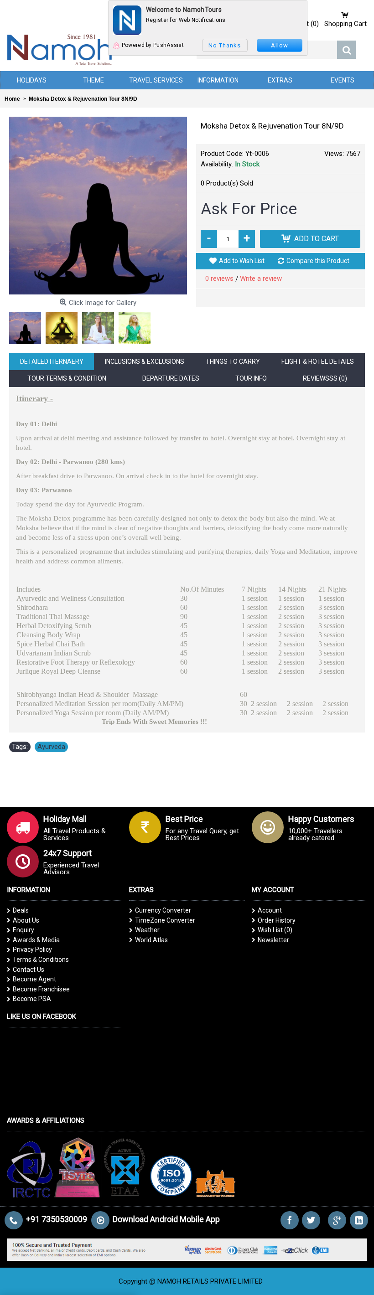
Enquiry (23, 930)
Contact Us (28, 969)
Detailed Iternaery (51, 361)
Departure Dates (170, 378)
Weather (147, 930)
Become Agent (34, 979)
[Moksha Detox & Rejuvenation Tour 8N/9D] (98, 205)
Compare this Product (317, 260)
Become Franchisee (41, 989)
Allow (279, 45)
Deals (21, 910)
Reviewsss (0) (325, 378)
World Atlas (151, 940)
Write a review (261, 278)
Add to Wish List (242, 260)
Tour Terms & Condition (66, 378)
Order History (277, 920)
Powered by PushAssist (153, 45)
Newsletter (273, 940)
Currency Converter (163, 910)
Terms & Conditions (41, 959)
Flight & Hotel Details (317, 361)
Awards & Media (36, 940)
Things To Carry (233, 361)
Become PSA (32, 998)
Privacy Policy (32, 949)
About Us (26, 920)
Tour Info (251, 378)
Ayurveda (51, 747)
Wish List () (275, 930)
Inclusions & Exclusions (144, 361)
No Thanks (224, 45)
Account (270, 910)
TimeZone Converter (165, 920)
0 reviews (219, 278)
